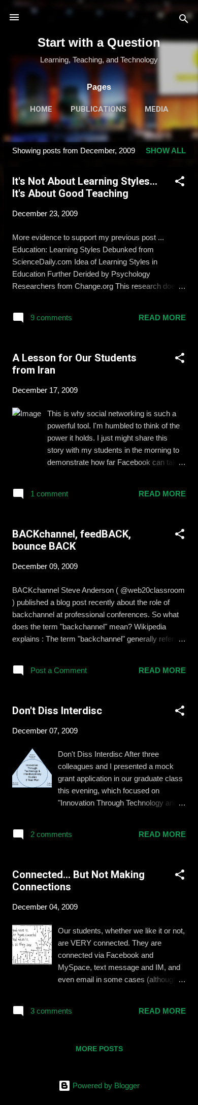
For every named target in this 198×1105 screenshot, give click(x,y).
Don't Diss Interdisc (57, 711)
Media (157, 109)
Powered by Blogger (105, 1085)
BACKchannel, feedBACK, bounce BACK (71, 540)
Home (41, 109)
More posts (99, 1049)
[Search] (184, 20)
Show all (166, 150)
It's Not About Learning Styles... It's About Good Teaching (84, 187)
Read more (162, 317)
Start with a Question (99, 42)
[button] (180, 183)
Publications (98, 109)
